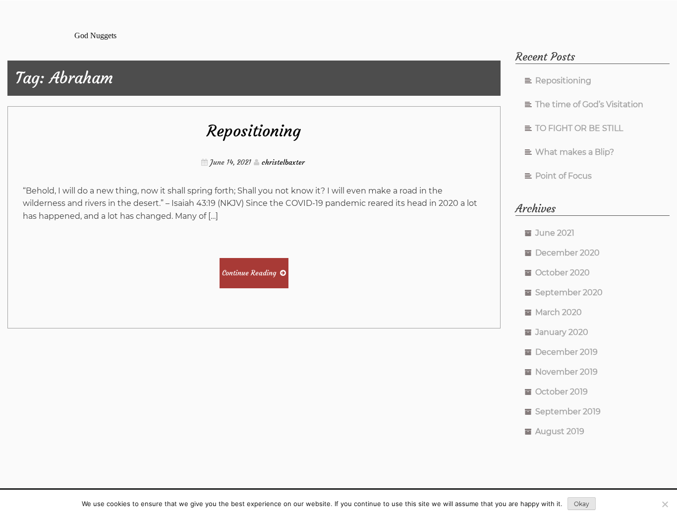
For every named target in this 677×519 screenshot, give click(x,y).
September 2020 (569, 292)
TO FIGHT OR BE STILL (579, 128)
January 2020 (561, 332)
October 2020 (562, 272)
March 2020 (558, 312)
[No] (665, 504)
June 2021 (554, 233)
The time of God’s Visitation (589, 104)
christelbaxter (283, 162)
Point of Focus (563, 176)
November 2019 (566, 372)
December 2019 (566, 352)
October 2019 (561, 391)
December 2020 (567, 253)
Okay (581, 504)
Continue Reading (249, 272)
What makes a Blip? (574, 152)
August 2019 (559, 431)
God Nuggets (95, 35)
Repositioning (254, 131)
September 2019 (568, 411)
